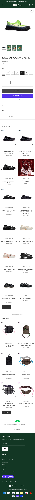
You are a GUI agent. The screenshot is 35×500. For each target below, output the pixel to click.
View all (6, 307)
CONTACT (4, 467)
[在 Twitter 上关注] (2, 482)
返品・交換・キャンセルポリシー (9, 472)
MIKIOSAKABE (9, 341)
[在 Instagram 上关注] (6, 482)
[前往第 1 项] (4, 47)
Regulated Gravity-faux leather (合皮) (26, 152)
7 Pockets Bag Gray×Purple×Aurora (9, 404)
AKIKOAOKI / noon (9, 149)
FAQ (3, 469)
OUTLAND (4, 55)
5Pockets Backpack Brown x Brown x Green (26, 344)
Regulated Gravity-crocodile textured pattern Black (26, 212)
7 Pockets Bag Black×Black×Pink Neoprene (9, 345)
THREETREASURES (26, 178)
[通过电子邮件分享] (12, 116)
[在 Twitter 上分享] (7, 116)
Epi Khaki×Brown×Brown (26, 403)
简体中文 (22, 485)
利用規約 (4, 464)
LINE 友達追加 (16, 1)
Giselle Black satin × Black (9, 241)
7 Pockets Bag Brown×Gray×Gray (26, 375)
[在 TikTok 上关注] (15, 482)
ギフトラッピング (26, 181)
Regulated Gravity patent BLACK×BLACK (8, 299)
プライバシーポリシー (6, 457)
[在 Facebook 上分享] (5, 116)
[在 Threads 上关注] (11, 482)
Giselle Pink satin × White (9, 269)
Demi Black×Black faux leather (8, 211)
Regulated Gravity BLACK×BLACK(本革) (9, 152)
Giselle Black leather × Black (9, 181)
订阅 (5, 449)
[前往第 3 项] (14, 48)
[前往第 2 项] (9, 48)
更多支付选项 (17, 99)
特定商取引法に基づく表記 (7, 459)
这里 (17, 429)
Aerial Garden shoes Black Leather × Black (26, 269)
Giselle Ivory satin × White (26, 241)
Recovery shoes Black (26, 298)
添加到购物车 (17, 91)
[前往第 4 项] (19, 48)
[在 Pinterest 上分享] (9, 116)
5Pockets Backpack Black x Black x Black (9, 375)
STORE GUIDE (5, 462)
